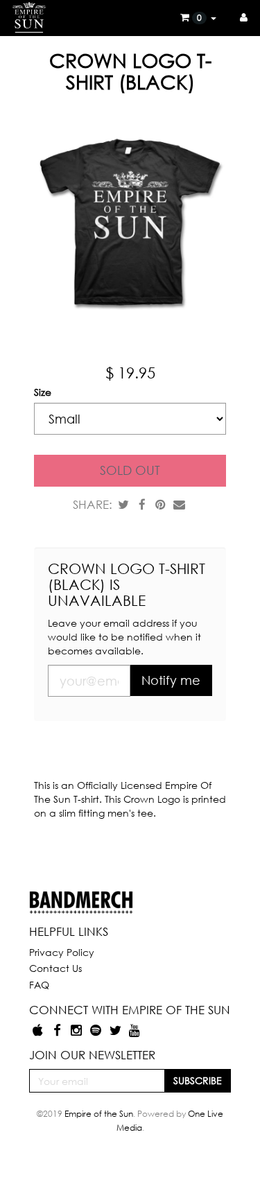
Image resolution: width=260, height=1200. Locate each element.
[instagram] (77, 1030)
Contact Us (55, 968)
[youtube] (134, 1030)
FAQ (39, 985)
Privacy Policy (61, 952)
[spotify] (97, 1030)
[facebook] (58, 1030)
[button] (198, 17)
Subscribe (197, 1080)
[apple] (39, 1030)
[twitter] (116, 1030)
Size (42, 392)
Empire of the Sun (98, 1113)
